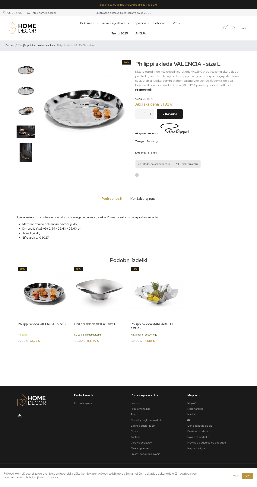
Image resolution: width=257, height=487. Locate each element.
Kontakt (135, 437)
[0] (224, 28)
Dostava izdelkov (197, 431)
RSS (21, 416)
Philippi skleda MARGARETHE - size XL (153, 325)
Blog (133, 414)
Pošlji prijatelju (189, 163)
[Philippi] (174, 133)
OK (247, 475)
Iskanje (135, 403)
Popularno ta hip (140, 408)
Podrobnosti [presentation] (112, 198)
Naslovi (191, 414)
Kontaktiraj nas (83, 403)
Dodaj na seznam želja (156, 163)
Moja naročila (195, 408)
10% (78, 268)
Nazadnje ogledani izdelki (146, 420)
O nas (134, 431)
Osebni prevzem (141, 448)
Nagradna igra (196, 448)
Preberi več (143, 90)
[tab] (112, 199)
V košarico (170, 114)
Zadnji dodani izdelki (143, 425)
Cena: (139, 98)
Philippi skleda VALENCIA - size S (42, 324)
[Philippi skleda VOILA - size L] (100, 293)
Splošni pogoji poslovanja (145, 454)
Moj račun (193, 403)
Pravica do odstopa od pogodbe (206, 442)
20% (126, 62)
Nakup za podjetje (198, 437)
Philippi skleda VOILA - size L (95, 324)
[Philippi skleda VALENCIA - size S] (44, 293)
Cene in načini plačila (199, 425)
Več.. (236, 476)
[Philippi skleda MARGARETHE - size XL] (157, 293)
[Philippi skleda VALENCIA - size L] (26, 69)
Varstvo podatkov (141, 442)
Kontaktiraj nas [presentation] (142, 198)
